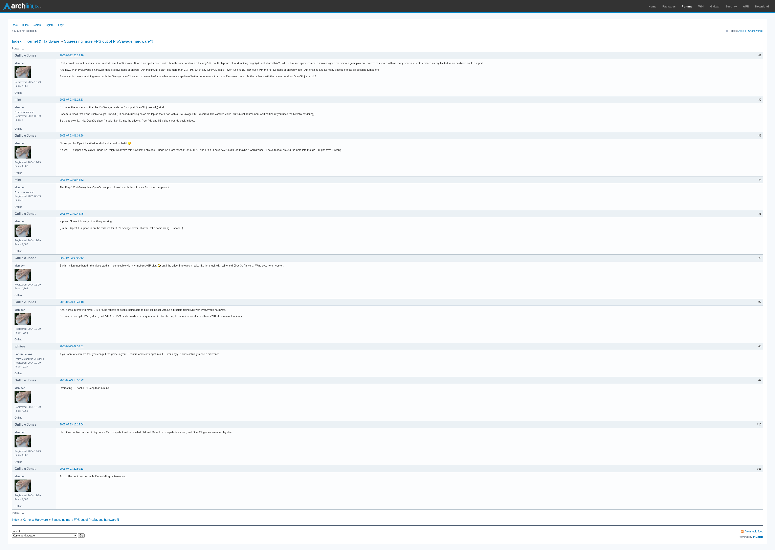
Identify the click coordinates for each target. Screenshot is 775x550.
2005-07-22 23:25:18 (72, 55)
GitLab (714, 6)
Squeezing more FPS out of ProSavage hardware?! (108, 41)
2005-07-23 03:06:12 (72, 257)
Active (742, 30)
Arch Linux (22, 6)
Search (36, 24)
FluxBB (758, 536)
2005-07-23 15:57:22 (72, 380)
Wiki (701, 6)
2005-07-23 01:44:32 (72, 179)
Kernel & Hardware (42, 41)
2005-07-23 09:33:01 (72, 346)
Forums (687, 6)
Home (652, 6)
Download (762, 6)
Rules (25, 24)
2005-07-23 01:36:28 (72, 135)
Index (15, 24)
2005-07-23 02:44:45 (72, 213)
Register (49, 24)
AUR (746, 6)
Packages (669, 6)
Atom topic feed (754, 531)
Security (731, 6)
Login (61, 24)
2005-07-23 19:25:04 (72, 424)
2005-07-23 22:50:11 (71, 468)
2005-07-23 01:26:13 (72, 99)
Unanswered (755, 30)
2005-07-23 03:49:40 (72, 302)
